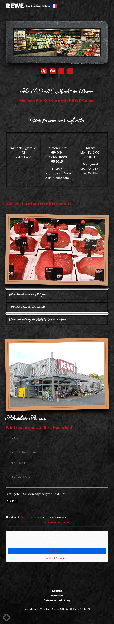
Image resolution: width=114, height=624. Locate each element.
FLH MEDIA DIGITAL (80, 609)
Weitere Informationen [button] (57, 558)
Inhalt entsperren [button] (57, 551)
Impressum (57, 596)
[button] (6, 617)
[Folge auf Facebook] (61, 71)
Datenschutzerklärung (31, 517)
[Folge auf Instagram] (70, 71)
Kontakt (57, 591)
